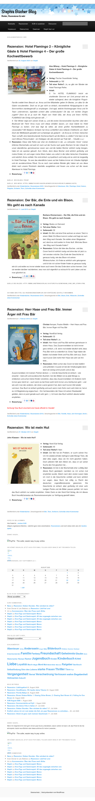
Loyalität (22, 664)
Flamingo (73, 186)
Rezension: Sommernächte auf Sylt (20, 703)
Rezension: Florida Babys (17, 692)
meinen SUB (22, 523)
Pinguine (10, 188)
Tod (72, 670)
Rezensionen (23, 24)
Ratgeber (67, 664)
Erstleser (76, 649)
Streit (84, 413)
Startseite (11, 24)
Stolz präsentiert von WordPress (52, 792)
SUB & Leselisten (38, 24)
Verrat (32, 674)
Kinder (54, 658)
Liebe (12, 663)
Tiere (22, 188)
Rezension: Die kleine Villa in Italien (21, 706)
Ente (67, 295)
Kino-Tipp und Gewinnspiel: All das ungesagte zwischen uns (38, 616)
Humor (83, 186)
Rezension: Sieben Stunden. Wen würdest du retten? (34, 606)
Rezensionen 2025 (36, 186)
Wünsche (73, 295)
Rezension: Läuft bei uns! (40, 608)
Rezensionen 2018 (36, 413)
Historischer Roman (15, 659)
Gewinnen (36, 29)
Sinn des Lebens (29, 669)
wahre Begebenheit (77, 674)
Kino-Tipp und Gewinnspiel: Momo (28, 613)
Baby (45, 649)
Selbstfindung (14, 669)
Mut (45, 664)
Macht (30, 664)
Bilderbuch (54, 648)
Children (64, 649)
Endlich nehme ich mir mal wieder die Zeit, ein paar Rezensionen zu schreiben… (38, 711)
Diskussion (52, 24)
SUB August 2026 (13, 700)
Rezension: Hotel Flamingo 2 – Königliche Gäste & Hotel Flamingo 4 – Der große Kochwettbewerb (39, 51)
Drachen (70, 649)
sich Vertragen (77, 413)
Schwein (17, 188)
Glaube (79, 653)
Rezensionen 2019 (36, 295)
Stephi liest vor (49, 29)
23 (78, 580)
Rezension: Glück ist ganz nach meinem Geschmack (27, 713)
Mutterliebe (51, 665)
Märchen (58, 665)
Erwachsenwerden (13, 654)
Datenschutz (24, 29)
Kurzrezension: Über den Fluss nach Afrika (28, 611)
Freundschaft (50, 653)
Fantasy (36, 653)
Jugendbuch (41, 658)
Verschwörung (45, 674)
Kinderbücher (25, 186)
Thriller (60, 669)
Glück (85, 654)
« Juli (22, 587)
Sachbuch (77, 664)
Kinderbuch (66, 658)
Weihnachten (12, 678)
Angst (41, 649)
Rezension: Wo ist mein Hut (28, 427)
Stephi (35, 60)
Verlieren (55, 511)
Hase (69, 413)
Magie (35, 665)
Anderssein (31, 648)
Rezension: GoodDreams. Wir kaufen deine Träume (26, 690)
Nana (9, 606)
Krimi (78, 658)
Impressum (12, 29)
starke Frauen (46, 669)
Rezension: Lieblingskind (17, 687)
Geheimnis (68, 653)
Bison (63, 295)
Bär (67, 186)
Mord (40, 664)
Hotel (78, 186)
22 (67, 580)
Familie (63, 413)
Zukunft (22, 678)
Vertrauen (60, 674)
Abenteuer (61, 186)
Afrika (22, 649)
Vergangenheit (17, 674)
